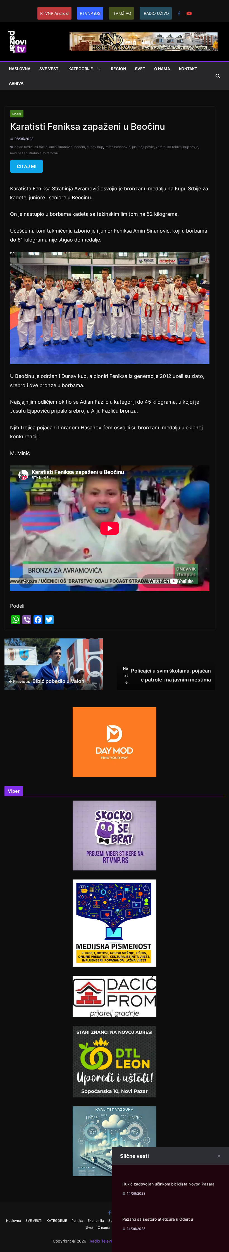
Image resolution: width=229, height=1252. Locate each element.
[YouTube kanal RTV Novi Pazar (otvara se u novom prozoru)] (189, 13)
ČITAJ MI (26, 166)
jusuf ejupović (143, 147)
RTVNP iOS (90, 13)
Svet (140, 68)
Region (118, 68)
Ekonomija (96, 1220)
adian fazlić (24, 147)
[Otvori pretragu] (218, 76)
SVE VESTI (49, 68)
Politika (77, 1220)
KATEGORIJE (80, 68)
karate (161, 147)
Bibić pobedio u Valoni (47, 681)
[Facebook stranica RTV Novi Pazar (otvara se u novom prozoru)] (179, 13)
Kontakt (188, 68)
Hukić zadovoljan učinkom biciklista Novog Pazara (168, 1184)
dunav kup (95, 147)
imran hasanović (117, 147)
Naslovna (19, 68)
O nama (162, 68)
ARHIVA (16, 83)
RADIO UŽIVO (156, 13)
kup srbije (190, 147)
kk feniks (174, 147)
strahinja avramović (43, 153)
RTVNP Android (54, 13)
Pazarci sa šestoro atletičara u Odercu (157, 1219)
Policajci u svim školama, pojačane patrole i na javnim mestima (167, 675)
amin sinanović (61, 147)
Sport (16, 113)
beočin (79, 147)
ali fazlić (40, 147)
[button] (97, 69)
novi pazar (18, 153)
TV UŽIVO (122, 13)
